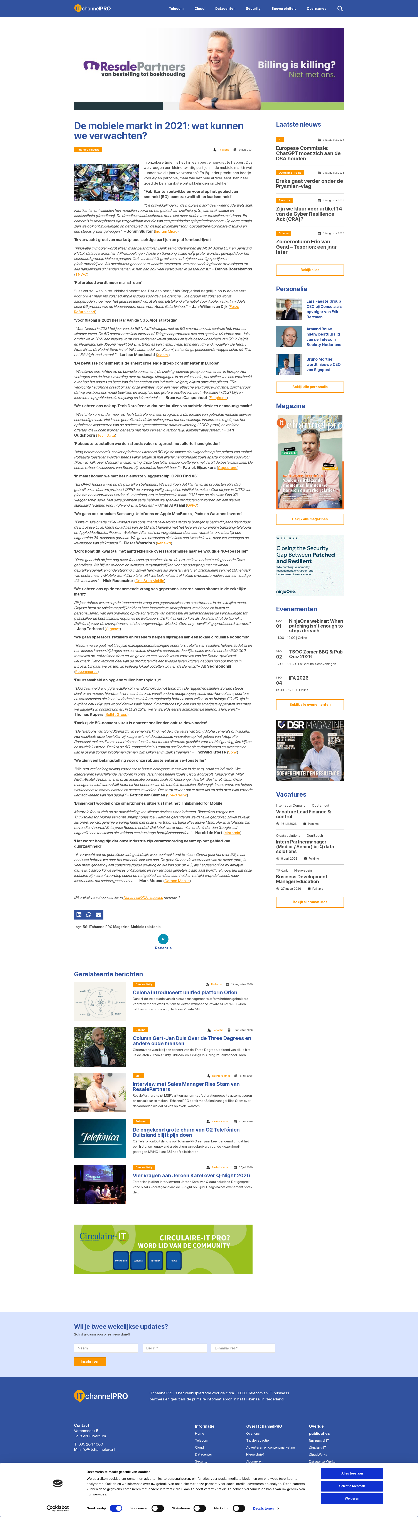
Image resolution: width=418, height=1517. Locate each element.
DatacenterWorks (322, 1461)
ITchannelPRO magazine (143, 897)
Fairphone (218, 397)
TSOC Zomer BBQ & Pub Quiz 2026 (316, 654)
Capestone (227, 467)
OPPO (192, 505)
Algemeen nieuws (88, 149)
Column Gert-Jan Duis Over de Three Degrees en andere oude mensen (192, 1041)
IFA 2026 (298, 678)
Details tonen (263, 1508)
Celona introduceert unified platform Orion (185, 992)
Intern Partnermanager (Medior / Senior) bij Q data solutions (305, 846)
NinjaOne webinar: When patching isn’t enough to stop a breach (316, 625)
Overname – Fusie (290, 172)
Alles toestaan (352, 1473)
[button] (79, 915)
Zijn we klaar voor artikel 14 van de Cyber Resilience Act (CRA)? (309, 213)
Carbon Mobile (177, 880)
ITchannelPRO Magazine (109, 927)
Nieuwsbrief (255, 1454)
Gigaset (113, 628)
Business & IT (319, 1441)
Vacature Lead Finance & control (303, 814)
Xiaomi (163, 354)
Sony (232, 752)
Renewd (164, 543)
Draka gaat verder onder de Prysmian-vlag (309, 183)
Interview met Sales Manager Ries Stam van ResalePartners (186, 1086)
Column (140, 1030)
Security (284, 200)
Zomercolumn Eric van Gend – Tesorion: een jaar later (306, 246)
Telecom (141, 1121)
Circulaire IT (317, 1448)
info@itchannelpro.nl (97, 1449)
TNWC (81, 274)
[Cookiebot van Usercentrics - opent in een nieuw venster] (58, 1508)
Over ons (253, 1433)
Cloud (199, 1447)
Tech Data (106, 435)
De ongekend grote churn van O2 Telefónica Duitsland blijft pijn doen (186, 1132)
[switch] (158, 1508)
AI (280, 139)
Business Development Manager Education (301, 879)
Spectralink (177, 795)
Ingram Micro (166, 231)
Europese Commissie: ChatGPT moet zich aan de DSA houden (308, 153)
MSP (138, 1075)
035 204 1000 (90, 1444)
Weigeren (352, 1498)
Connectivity (143, 984)
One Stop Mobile (149, 580)
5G (85, 927)
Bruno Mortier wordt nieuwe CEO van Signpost (324, 364)
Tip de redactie (257, 1440)
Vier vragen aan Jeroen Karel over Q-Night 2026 (191, 1175)
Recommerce (86, 671)
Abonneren (254, 1461)
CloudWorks (318, 1455)
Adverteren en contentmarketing (270, 1447)
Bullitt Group (116, 714)
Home (199, 1433)
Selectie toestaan (352, 1486)
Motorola (232, 832)
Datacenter (203, 1454)
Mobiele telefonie (146, 927)
